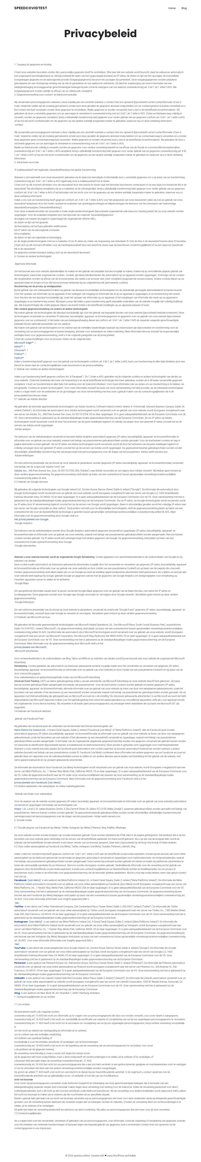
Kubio (132, 1155)
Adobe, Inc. (20, 470)
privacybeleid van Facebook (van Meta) (37, 782)
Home (172, 8)
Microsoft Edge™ (24, 342)
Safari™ (18, 346)
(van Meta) (27, 880)
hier (16, 903)
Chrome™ (20, 350)
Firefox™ (19, 354)
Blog (184, 8)
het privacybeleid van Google (31, 519)
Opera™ (19, 358)
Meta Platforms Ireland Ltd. (30, 730)
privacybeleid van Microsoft (30, 647)
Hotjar (18, 809)
